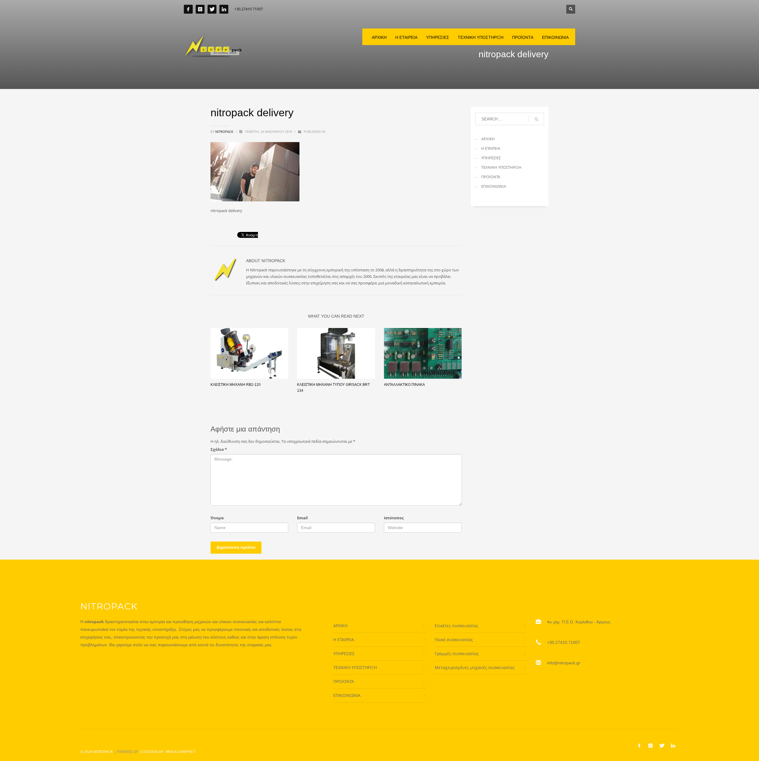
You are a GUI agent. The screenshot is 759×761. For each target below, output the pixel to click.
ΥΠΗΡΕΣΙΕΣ (491, 157)
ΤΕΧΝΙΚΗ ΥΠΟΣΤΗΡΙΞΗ (501, 167)
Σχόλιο (219, 449)
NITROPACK (103, 751)
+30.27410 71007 (248, 9)
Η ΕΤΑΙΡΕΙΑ (490, 148)
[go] (536, 119)
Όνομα (217, 517)
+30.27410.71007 (563, 642)
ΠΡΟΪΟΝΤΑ (490, 176)
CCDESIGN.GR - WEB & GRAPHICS (167, 751)
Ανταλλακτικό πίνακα (404, 385)
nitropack (224, 131)
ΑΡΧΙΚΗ (488, 138)
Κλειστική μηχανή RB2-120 (236, 385)
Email (302, 517)
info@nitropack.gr (563, 662)
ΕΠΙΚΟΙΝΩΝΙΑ (493, 186)
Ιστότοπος (394, 517)
